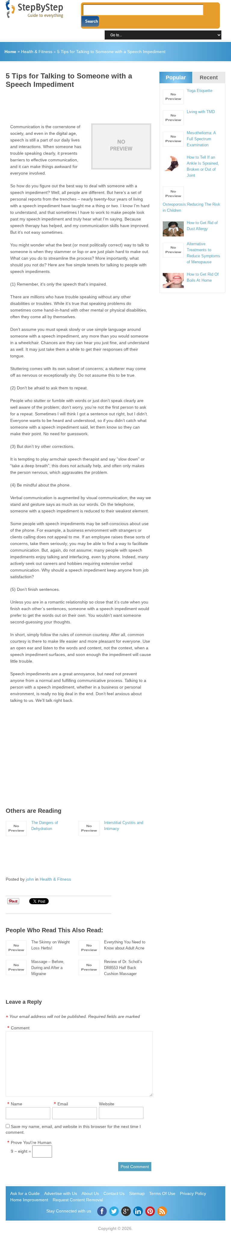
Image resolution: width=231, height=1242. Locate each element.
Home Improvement (29, 1199)
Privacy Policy (193, 1193)
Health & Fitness (36, 51)
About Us (90, 1193)
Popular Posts (176, 82)
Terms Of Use (162, 1193)
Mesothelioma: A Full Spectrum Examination (201, 139)
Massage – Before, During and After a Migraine (47, 967)
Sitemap (137, 1193)
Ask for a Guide (25, 1193)
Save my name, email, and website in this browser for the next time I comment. (73, 1129)
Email (62, 1104)
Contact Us (114, 1193)
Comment (20, 1028)
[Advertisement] (115, 103)
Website (106, 1103)
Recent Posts (209, 82)
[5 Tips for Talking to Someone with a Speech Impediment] (121, 146)
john (30, 879)
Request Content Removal (78, 1199)
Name (16, 1104)
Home (10, 51)
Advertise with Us (60, 1193)
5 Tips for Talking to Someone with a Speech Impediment (111, 51)
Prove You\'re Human (31, 1142)
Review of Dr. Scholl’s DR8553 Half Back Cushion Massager (123, 967)
